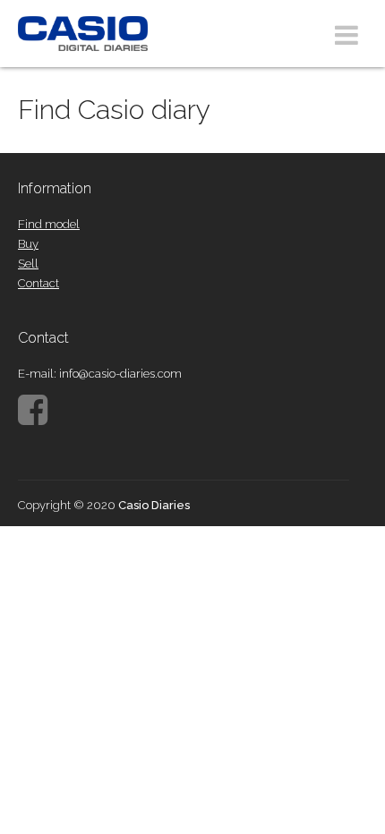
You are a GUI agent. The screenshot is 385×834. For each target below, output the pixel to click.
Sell (28, 263)
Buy (28, 244)
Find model (49, 224)
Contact (38, 283)
